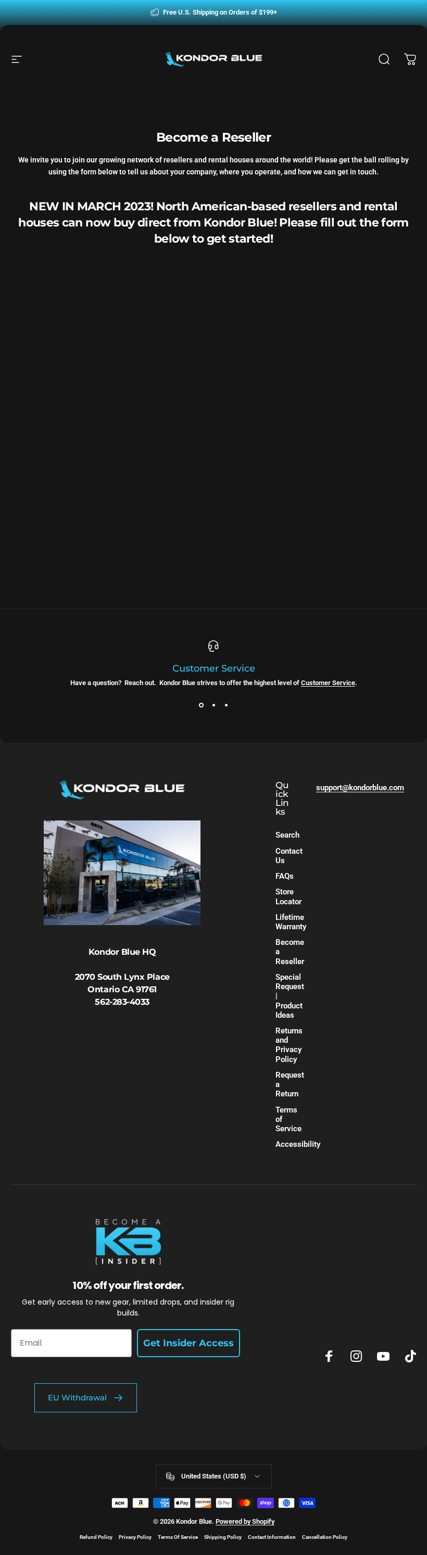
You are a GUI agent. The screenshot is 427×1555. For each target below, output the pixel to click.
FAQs (284, 876)
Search (287, 835)
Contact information (272, 1537)
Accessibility (297, 1144)
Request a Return (289, 1084)
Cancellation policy (324, 1537)
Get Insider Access (188, 1343)
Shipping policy (223, 1537)
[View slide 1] (201, 705)
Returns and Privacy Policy (289, 1045)
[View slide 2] (213, 705)
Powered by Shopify (245, 1521)
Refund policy (96, 1537)
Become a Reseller (289, 952)
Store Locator (288, 896)
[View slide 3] (226, 705)
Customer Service (328, 683)
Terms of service (178, 1537)
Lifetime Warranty (290, 922)
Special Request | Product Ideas (289, 996)
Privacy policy (135, 1537)
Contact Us (289, 855)
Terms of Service (288, 1119)
